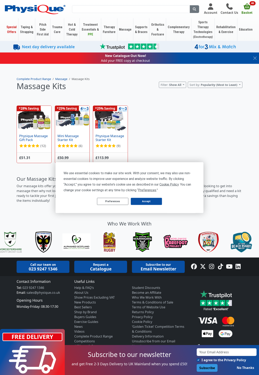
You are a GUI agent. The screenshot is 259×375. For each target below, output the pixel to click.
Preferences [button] (147, 190)
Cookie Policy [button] (169, 184)
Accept (146, 201)
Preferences (112, 201)
